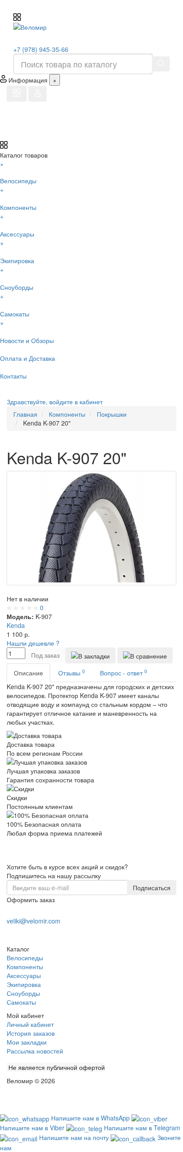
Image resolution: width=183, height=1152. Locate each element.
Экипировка (24, 984)
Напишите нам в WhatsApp (91, 1117)
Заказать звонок (39, 932)
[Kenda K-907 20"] (91, 528)
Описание (28, 672)
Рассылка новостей (35, 1050)
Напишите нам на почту (75, 1137)
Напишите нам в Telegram (142, 1127)
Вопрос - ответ (123, 672)
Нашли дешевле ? (33, 643)
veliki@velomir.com (33, 920)
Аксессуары (24, 975)
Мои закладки (27, 1042)
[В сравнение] (145, 655)
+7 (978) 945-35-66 (40, 49)
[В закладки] (90, 655)
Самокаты (21, 1002)
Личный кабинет (30, 1024)
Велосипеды (25, 957)
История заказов (31, 1033)
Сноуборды (23, 993)
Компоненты (25, 966)
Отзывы (71, 672)
